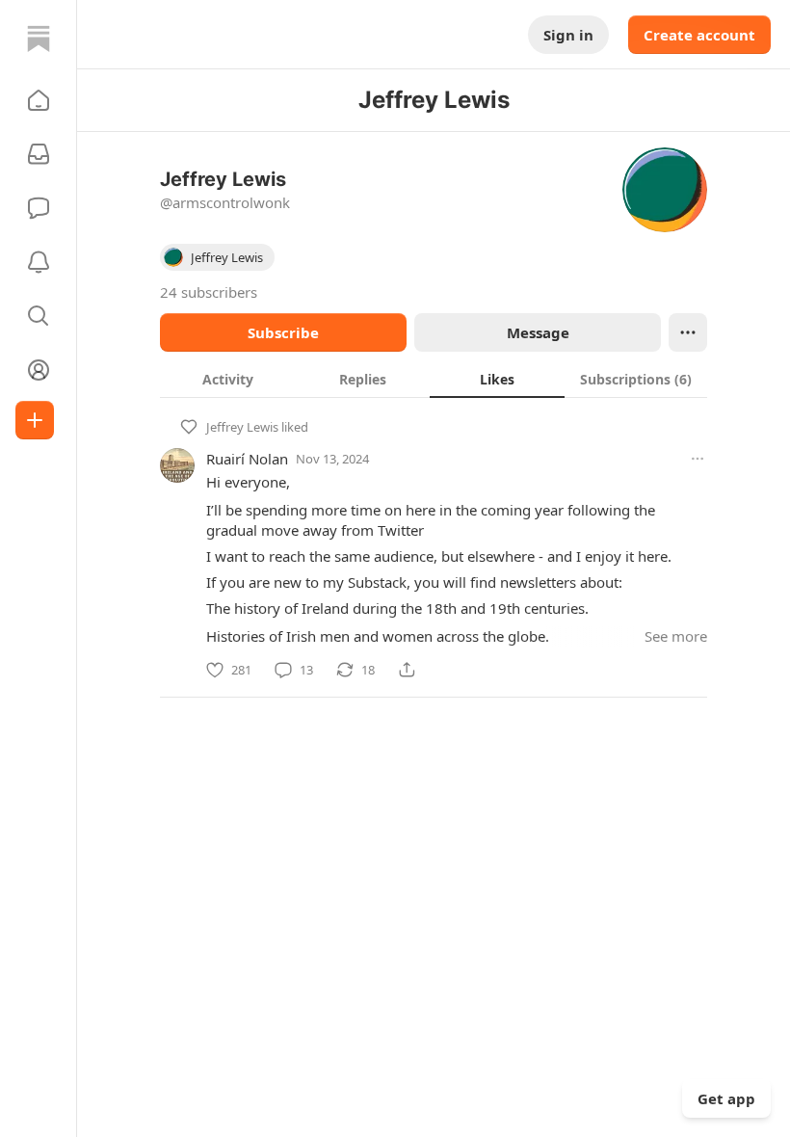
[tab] (227, 378)
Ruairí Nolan (247, 458)
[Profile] (38, 370)
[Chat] (38, 208)
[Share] (406, 669)
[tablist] (433, 378)
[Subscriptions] (38, 154)
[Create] (34, 420)
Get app (726, 1098)
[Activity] (38, 262)
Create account (699, 34)
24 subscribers (208, 292)
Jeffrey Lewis (242, 427)
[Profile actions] (688, 332)
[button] (38, 100)
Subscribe (283, 332)
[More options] (697, 458)
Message (538, 332)
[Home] (38, 38)
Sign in (568, 34)
